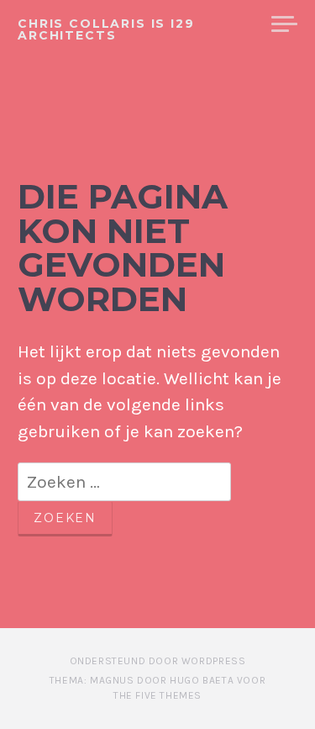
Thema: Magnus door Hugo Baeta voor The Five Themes (157, 687)
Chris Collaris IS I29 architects (106, 29)
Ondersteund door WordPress (158, 661)
